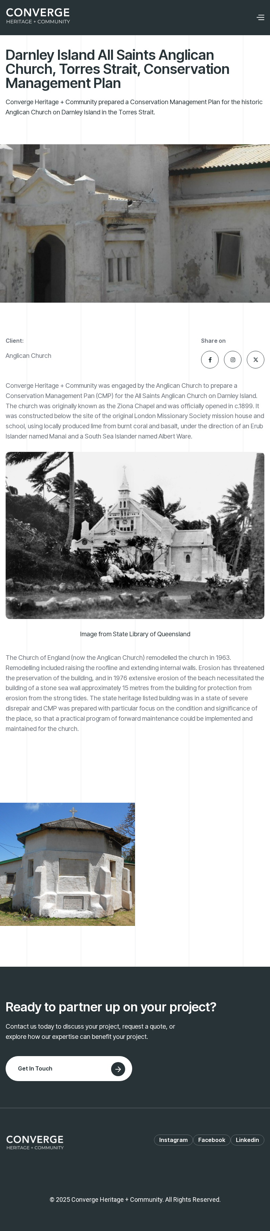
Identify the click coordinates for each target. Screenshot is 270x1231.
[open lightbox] (67, 864)
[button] (260, 18)
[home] (37, 17)
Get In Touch (35, 1068)
